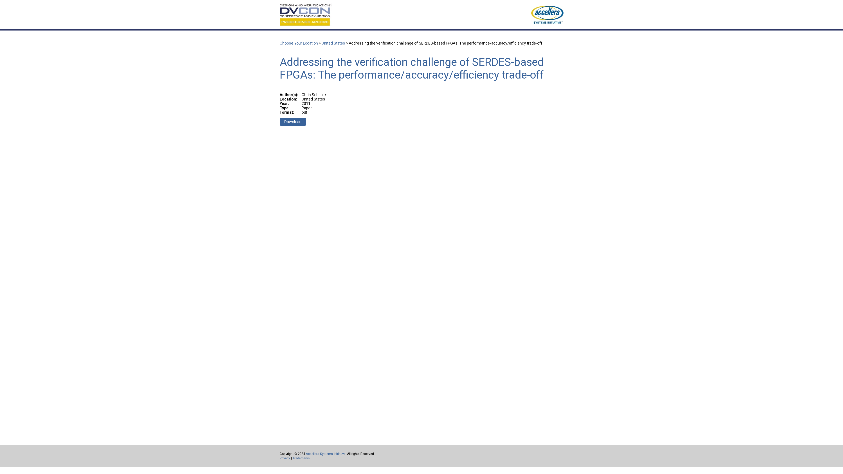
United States (333, 43)
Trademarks (301, 458)
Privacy (285, 458)
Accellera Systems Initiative (326, 454)
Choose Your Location (299, 43)
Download (292, 121)
